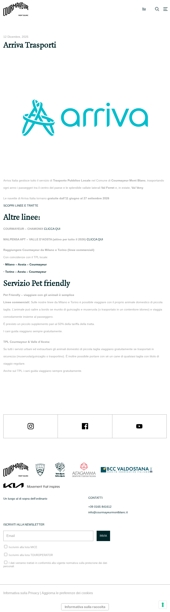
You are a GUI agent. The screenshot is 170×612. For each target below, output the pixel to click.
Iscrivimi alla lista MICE (23, 547)
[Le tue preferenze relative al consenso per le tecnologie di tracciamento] (163, 605)
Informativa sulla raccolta (85, 607)
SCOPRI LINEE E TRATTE (20, 205)
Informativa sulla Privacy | (22, 593)
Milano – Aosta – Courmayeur (26, 264)
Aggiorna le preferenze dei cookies (67, 593)
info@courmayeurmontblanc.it (108, 512)
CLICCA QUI (52, 228)
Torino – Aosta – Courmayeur (25, 271)
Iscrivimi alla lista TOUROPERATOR (31, 555)
